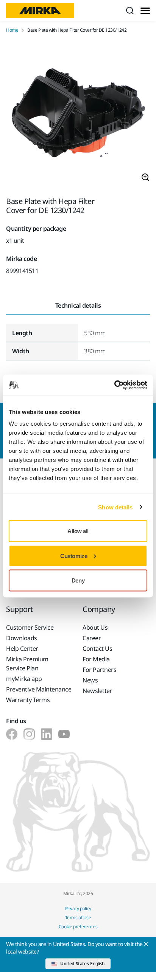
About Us (95, 627)
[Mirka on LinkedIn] (46, 734)
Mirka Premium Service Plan (27, 663)
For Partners (99, 669)
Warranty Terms (28, 700)
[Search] (129, 10)
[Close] (146, 944)
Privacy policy (78, 908)
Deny (78, 580)
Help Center (22, 648)
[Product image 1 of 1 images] (78, 115)
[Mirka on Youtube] (64, 734)
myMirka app (24, 679)
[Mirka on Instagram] (29, 734)
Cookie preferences (78, 926)
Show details (115, 507)
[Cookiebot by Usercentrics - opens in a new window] (114, 385)
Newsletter (97, 691)
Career (92, 638)
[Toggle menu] (145, 11)
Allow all (78, 531)
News (90, 680)
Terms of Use (78, 917)
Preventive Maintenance (38, 689)
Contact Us (97, 648)
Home (12, 30)
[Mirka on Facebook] (11, 734)
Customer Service (29, 627)
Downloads (21, 638)
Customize (73, 555)
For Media (96, 659)
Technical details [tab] (78, 305)
